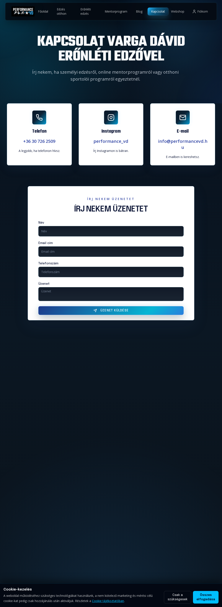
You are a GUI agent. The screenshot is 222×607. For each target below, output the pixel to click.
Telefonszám (48, 263)
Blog (139, 11)
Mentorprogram (116, 11)
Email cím (45, 243)
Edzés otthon (61, 11)
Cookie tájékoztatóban (108, 601)
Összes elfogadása (205, 597)
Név (41, 222)
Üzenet (44, 283)
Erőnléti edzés (85, 11)
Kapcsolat (158, 11)
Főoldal (43, 11)
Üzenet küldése (114, 310)
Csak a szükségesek (178, 597)
